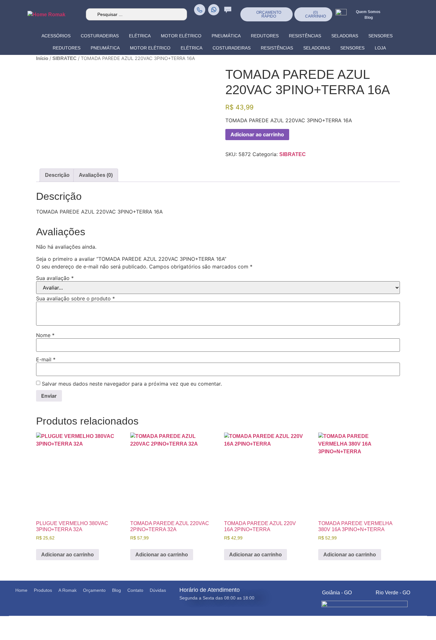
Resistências (305, 35)
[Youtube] (419, 20)
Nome (45, 335)
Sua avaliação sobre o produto (75, 298)
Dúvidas (158, 590)
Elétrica (140, 35)
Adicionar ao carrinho (257, 134)
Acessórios (56, 35)
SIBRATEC (64, 58)
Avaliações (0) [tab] (96, 175)
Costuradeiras (100, 35)
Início (42, 58)
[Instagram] (406, 8)
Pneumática (226, 35)
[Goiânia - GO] (315, 591)
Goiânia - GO (337, 592)
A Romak (67, 590)
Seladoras (344, 35)
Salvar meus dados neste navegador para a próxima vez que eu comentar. (132, 383)
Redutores (265, 35)
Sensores (380, 35)
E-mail (46, 359)
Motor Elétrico (181, 35)
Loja (380, 47)
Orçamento (94, 590)
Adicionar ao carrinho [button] (67, 554)
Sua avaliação (55, 278)
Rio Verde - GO (393, 592)
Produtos (43, 590)
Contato (135, 590)
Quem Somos (368, 12)
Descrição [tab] (57, 175)
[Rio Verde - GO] (368, 591)
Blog (116, 590)
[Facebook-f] (419, 8)
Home (21, 590)
